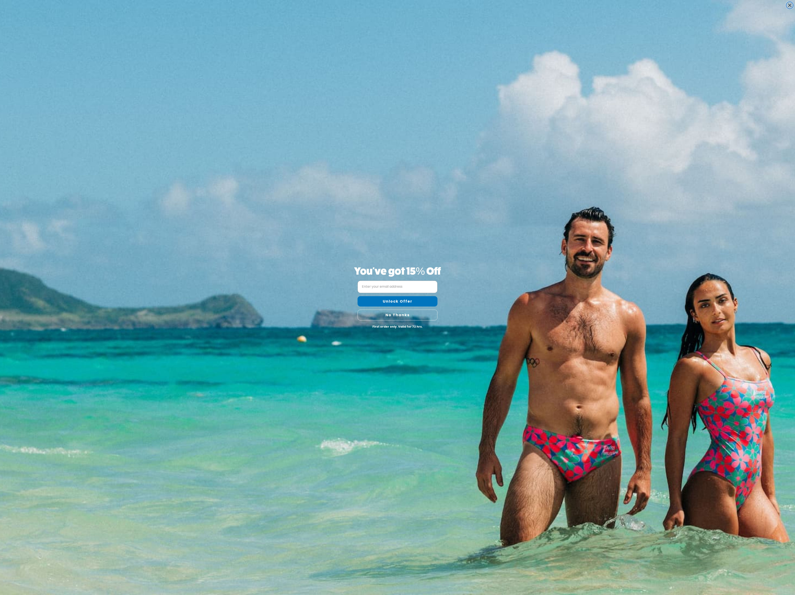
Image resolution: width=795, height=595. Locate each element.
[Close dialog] (789, 5)
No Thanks (397, 314)
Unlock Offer (397, 301)
